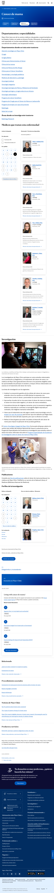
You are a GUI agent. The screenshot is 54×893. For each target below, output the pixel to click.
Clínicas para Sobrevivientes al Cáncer (14, 61)
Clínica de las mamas (8, 64)
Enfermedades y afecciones (10, 8)
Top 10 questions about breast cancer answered (14, 706)
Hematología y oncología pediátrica (13, 74)
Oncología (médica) (8, 81)
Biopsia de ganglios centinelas (9, 688)
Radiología (5, 108)
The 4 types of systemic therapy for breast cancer (14, 710)
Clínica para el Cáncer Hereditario (12, 71)
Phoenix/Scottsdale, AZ (9, 142)
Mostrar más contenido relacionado (11, 674)
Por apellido (4, 146)
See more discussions (11, 650)
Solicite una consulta (8, 559)
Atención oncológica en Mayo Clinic (13, 51)
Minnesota (4, 536)
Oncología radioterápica (9, 94)
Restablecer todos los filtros (10, 179)
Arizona (3, 532)
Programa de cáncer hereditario (11, 98)
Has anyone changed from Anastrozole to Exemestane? (18, 625)
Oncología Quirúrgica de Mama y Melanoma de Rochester (20, 88)
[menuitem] (6, 24)
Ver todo (4, 538)
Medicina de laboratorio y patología (13, 78)
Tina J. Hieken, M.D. (37, 222)
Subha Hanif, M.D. (36, 165)
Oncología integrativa (8, 84)
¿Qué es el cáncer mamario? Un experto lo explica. (14, 666)
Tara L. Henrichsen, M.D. (37, 194)
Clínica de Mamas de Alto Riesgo (12, 68)
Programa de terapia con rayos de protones (15, 104)
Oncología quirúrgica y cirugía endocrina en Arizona (18, 91)
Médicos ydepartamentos (24, 23)
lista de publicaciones (17, 478)
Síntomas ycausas (6, 23)
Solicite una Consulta (9, 18)
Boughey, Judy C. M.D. (38, 529)
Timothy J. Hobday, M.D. (37, 279)
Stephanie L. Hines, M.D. (37, 254)
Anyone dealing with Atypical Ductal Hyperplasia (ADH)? (18, 640)
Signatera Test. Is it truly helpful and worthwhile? (16, 611)
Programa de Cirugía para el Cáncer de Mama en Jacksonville (21, 101)
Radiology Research (8, 119)
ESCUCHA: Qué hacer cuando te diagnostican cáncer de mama (18, 730)
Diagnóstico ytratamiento (15, 23)
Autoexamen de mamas (8, 670)
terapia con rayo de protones (13, 414)
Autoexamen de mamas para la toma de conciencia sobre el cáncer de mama (21, 685)
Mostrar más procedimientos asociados (12, 696)
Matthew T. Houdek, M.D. (37, 308)
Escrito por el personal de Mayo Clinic (11, 549)
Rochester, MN (7, 139)
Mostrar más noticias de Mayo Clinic (11, 720)
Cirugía (4, 54)
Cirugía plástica (6, 58)
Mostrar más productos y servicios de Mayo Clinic (14, 734)
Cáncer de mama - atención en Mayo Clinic (12, 553)
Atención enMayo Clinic (34, 23)
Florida (3, 534)
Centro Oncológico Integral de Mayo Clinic (16, 426)
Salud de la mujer (7, 111)
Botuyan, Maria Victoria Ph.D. (36, 515)
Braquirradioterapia (7, 692)
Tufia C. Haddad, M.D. (38, 141)
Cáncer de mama (12, 14)
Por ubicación (5, 136)
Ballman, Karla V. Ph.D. (38, 498)
